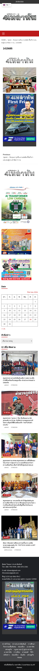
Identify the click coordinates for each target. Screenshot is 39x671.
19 (19, 315)
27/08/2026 (14, 385)
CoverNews (26, 665)
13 (25, 310)
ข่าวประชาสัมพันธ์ (19, 644)
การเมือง (17, 652)
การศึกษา (31, 644)
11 (14, 310)
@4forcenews (8, 550)
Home (19, 657)
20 (25, 315)
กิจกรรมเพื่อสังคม (9, 647)
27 (25, 319)
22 (35, 315)
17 (10, 315)
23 (4, 319)
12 (19, 310)
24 (10, 319)
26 (19, 319)
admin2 (6, 385)
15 (35, 310)
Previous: (18, 157)
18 (14, 315)
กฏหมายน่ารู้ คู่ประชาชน (23, 649)
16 (4, 315)
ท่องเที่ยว (6, 537)
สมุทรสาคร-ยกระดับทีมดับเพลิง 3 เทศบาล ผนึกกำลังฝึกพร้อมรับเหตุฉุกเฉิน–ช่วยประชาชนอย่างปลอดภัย (19, 380)
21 (30, 315)
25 (14, 319)
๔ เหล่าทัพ (30, 647)
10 (10, 310)
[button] (3, 33)
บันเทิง (22, 655)
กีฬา (31, 652)
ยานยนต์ (25, 652)
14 (30, 310)
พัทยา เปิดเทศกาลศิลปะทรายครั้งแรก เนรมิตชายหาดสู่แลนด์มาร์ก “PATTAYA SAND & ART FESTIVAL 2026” (19, 545)
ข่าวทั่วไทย (7, 372)
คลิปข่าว (7, 655)
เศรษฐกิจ (8, 649)
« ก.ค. (3, 329)
